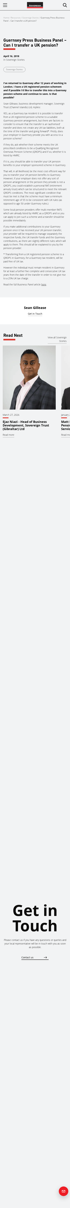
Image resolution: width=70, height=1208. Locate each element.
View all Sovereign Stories (57, 339)
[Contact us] (63, 1191)
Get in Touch (35, 313)
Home (6, 17)
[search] (65, 5)
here (43, 284)
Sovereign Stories (30, 17)
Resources (16, 17)
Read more (8, 434)
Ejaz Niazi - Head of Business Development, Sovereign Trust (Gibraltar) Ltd (26, 425)
